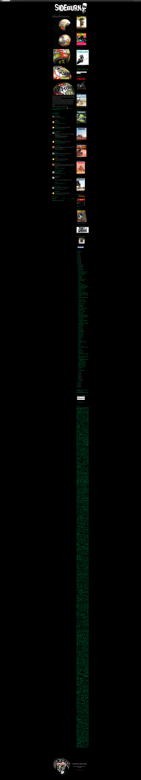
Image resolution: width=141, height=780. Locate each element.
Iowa (85, 545)
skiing (84, 682)
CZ (81, 468)
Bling (88, 433)
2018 (78, 255)
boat (88, 434)
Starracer (82, 694)
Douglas (84, 487)
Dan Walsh (84, 469)
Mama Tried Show (86, 573)
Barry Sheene (82, 428)
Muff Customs (80, 592)
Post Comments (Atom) (60, 200)
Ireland (88, 545)
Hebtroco (79, 528)
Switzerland (87, 705)
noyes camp (87, 600)
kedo (85, 556)
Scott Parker (87, 649)
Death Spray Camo (81, 280)
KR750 (80, 560)
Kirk (55, 157)
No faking (79, 290)
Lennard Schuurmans (83, 565)
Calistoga (87, 449)
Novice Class (82, 600)
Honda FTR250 (82, 534)
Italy (83, 546)
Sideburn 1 (78, 656)
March (80, 377)
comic (80, 462)
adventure (83, 412)
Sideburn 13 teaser (79, 659)
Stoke (79, 696)
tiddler (82, 712)
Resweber (82, 627)
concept (87, 462)
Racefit (83, 621)
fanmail (81, 500)
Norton (80, 599)
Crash (82, 467)
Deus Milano (81, 478)
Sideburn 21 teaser (86, 663)
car (79, 451)
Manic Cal (80, 345)
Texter (78, 709)
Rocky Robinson (82, 633)
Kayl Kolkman (82, 556)
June (79, 373)
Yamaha (79, 743)
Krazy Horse (84, 560)
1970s (80, 408)
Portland (83, 617)
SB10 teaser (78, 648)
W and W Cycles (83, 730)
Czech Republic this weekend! (83, 286)
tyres (88, 721)
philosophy (78, 614)
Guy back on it (80, 334)
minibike (85, 585)
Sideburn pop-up (86, 678)
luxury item (81, 570)
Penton (85, 611)
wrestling (81, 740)
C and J (83, 447)
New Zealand (81, 597)
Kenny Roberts (79, 557)
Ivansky (56, 191)
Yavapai (78, 744)
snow (80, 686)
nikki (86, 598)
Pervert (80, 612)
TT (80, 720)
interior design (83, 545)
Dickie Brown (82, 479)
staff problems (84, 693)
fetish (85, 501)
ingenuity (78, 544)
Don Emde (81, 486)
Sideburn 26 (87, 665)
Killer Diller (84, 558)
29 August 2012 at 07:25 (60, 194)
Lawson (85, 563)
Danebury (78, 470)
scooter (78, 649)
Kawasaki (78, 556)
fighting (81, 502)
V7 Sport (85, 725)
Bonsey (78, 437)
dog (86, 485)
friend (82, 509)
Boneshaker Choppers (80, 436)
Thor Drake (87, 711)
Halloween (85, 525)
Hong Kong (87, 534)
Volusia (88, 729)
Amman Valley (86, 419)
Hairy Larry (56, 145)
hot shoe (85, 536)
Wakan (81, 731)
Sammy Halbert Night (83, 644)
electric (82, 496)
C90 (85, 447)
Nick (55, 120)
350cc (86, 410)
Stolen (82, 696)
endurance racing (79, 497)
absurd (79, 411)
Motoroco (78, 591)
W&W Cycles (87, 730)
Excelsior (79, 499)
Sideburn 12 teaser (80, 658)
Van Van (87, 725)
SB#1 (88, 647)
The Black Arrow (84, 709)
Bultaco (87, 445)
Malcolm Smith (79, 573)
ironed (77, 546)
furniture (87, 511)
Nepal (82, 596)
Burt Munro (82, 446)
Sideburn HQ (81, 674)
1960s (78, 408)
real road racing (86, 625)
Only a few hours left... (82, 331)
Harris (80, 527)
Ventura (85, 726)
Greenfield (82, 523)
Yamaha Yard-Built (85, 743)
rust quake (85, 640)
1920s (80, 407)
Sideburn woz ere (86, 681)
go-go (79, 520)
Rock (88, 632)
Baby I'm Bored (80, 333)
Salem (78, 643)
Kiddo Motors (79, 558)
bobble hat (80, 435)
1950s (88, 407)
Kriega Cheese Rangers (82, 363)
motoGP (81, 589)
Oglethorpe (78, 603)
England (78, 498)
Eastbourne (82, 494)
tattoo (81, 707)
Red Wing (82, 626)
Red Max (78, 626)
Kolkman (78, 560)
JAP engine (80, 548)
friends (85, 509)
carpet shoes (84, 452)
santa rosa (84, 646)
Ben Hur (81, 430)
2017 (78, 256)
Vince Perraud (81, 728)
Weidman (82, 733)
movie (84, 591)
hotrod (88, 536)
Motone (84, 589)
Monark (77, 586)
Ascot (88, 423)
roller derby (83, 634)
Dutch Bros (83, 493)
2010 (78, 383)
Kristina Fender (79, 561)
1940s (85, 407)
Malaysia (87, 572)
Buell (77, 445)
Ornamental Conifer (55, 109)
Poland (88, 616)
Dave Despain (87, 471)
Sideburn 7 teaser (82, 670)
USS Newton (80, 725)
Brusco (85, 443)
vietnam (78, 728)
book (80, 437)
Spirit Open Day (80, 319)
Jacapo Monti (80, 547)
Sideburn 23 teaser (86, 664)
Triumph (79, 719)
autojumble (78, 427)
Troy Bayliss (85, 719)
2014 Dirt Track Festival (85, 409)
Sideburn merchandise (83, 677)
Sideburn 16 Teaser (86, 660)
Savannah (80, 647)
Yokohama (87, 744)
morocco (78, 588)
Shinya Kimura (81, 655)
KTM (85, 561)
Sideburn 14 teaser (86, 659)
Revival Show (78, 628)
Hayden (85, 527)
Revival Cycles (87, 627)
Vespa (78, 727)
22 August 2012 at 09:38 (60, 137)
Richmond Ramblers (79, 629)
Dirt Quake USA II (81, 483)
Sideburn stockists (84, 680)
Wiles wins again (81, 313)
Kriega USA (56, 176)
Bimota (77, 433)
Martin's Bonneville (81, 357)
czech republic (85, 468)
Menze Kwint (87, 578)
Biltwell (87, 432)
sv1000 (81, 705)
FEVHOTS (87, 501)
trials (80, 718)
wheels (87, 733)
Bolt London (87, 435)
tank (79, 707)
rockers (78, 633)
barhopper (78, 428)
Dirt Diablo (80, 349)
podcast (83, 616)
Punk (88, 620)
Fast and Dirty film (79, 501)
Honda (78, 534)
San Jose (80, 645)
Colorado (78, 462)
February (80, 379)
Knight (82, 559)
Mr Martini (87, 591)
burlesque (78, 446)
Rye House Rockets (80, 642)
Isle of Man (80, 546)
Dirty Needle (79, 485)
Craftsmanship (79, 467)
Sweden (83, 705)
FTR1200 (83, 510)
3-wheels (83, 410)
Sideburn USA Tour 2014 (80, 681)
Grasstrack (84, 522)
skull (83, 684)
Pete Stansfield (84, 612)
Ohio (81, 603)
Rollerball (87, 634)
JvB (79, 555)
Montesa (82, 587)
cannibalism (84, 450)
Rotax (78, 637)
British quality (86, 442)
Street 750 (84, 696)
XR (79, 741)
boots (82, 437)
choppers (78, 458)
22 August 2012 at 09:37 (60, 128)
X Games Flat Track (86, 740)
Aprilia (88, 421)
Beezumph (84, 429)
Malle (82, 573)
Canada (80, 450)
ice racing (82, 539)
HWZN (86, 538)
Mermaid (78, 579)
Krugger (83, 561)
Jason (80, 549)
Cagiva (80, 449)
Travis (78, 718)
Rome (88, 635)
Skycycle (81, 685)
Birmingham (81, 433)
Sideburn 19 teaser (80, 662)
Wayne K (78, 733)
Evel (77, 499)
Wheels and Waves (80, 734)
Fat (83, 501)
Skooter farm (79, 684)
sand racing (84, 645)
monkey (79, 587)
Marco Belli (84, 574)
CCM (83, 453)
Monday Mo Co (81, 586)
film (82, 502)
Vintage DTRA (79, 729)
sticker (77, 696)
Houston (78, 537)
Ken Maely (87, 556)
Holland (78, 533)
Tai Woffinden (87, 706)
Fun (85, 511)
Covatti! (79, 338)
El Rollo (88, 495)
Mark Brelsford (82, 575)
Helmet (87, 529)
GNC (78, 518)
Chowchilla (82, 458)
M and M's (86, 570)
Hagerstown (78, 525)
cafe (79, 448)
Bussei (78, 447)
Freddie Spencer (79, 509)
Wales (83, 731)
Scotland (83, 649)
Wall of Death (86, 731)
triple (85, 718)
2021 (78, 252)
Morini (88, 587)
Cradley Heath (86, 466)
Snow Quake (84, 686)
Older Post (73, 198)
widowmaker (87, 734)
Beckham (79, 429)
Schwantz (87, 648)
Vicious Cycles (81, 727)
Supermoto (78, 703)
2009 (78, 385)
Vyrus (80, 730)
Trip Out (82, 718)
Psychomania (84, 620)
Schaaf (82, 648)
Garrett (82, 512)
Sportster (87, 691)
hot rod (82, 536)
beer (81, 429)
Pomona (78, 617)
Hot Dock (80, 536)
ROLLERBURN (80, 635)
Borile (85, 437)
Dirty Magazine (80, 305)
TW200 (85, 720)
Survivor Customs (86, 704)
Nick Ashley (83, 598)
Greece (79, 523)
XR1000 (81, 741)
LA (86, 562)
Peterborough (81, 613)
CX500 (78, 468)
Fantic (83, 500)
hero (82, 530)
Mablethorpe (78, 571)
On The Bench (80, 367)
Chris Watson (79, 459)
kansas (85, 555)
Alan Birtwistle (82, 416)
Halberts (82, 525)
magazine (78, 572)
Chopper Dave (86, 457)
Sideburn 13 (87, 658)
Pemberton (83, 611)
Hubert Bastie (82, 537)
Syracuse (81, 706)
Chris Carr (86, 458)
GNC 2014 (85, 518)
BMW (80, 434)
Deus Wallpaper (80, 330)
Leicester (78, 565)
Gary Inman (85, 512)
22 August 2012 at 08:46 (60, 123)
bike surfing (79, 432)
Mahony (81, 572)
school (84, 648)
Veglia (79, 726)
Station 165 (85, 694)
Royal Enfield (83, 637)
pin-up (81, 615)
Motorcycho (80, 327)
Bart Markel (87, 428)
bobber (78, 435)
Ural (85, 724)
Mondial (85, 586)
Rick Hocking (84, 629)
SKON (88, 683)
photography (83, 614)
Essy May (81, 498)
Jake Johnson (86, 547)
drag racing (80, 488)
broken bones (79, 443)
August (80, 270)
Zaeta (78, 746)
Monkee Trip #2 (80, 328)
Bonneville (87, 436)
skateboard (81, 682)
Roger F (87, 633)
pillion (79, 615)
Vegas (78, 726)
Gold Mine (85, 520)
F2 (86, 499)
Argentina (81, 422)
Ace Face (79, 368)
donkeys (85, 486)
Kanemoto (82, 555)
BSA (80, 444)
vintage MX (84, 729)
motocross (78, 589)
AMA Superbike (86, 418)
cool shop (87, 463)
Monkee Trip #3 (80, 312)
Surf (81, 704)
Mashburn (78, 576)
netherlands (85, 596)
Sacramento (87, 642)
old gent (82, 604)
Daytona (82, 473)
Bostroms (87, 437)
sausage (78, 647)
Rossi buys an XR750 (81, 284)
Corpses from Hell (83, 464)
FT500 (81, 510)
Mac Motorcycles (83, 571)
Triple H (87, 718)
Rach (86, 621)
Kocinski (87, 559)
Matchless (84, 576)
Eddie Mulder (80, 495)
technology (87, 707)
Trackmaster (82, 717)
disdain (82, 485)
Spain (81, 688)
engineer (87, 497)
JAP (77, 548)
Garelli (79, 512)
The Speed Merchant (85, 710)
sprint (88, 692)
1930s (82, 407)
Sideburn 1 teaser (83, 656)
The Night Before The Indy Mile (83, 323)
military (78, 585)
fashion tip (87, 500)
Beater (77, 429)
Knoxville (85, 559)
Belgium (87, 429)
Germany (81, 515)
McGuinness (78, 578)
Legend (87, 564)
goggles (82, 520)
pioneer (84, 615)
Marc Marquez (79, 574)
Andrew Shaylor (79, 420)
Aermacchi (87, 412)
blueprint (78, 434)
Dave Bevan (82, 471)
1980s (83, 408)
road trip (80, 632)
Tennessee (85, 708)
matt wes (87, 576)
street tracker (85, 697)
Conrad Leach (79, 463)
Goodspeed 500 (86, 521)
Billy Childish (83, 432)
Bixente (85, 433)
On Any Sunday (83, 605)
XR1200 (84, 741)
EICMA (83, 495)
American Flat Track (80, 419)
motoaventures (86, 588)
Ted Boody (78, 708)
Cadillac (88, 447)
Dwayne (79, 494)
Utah (83, 725)
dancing (88, 469)
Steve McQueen (81, 695)
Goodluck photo (81, 521)
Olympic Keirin (80, 352)
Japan (84, 548)
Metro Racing (86, 580)
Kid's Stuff (87, 557)
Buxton (80, 447)
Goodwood (78, 522)
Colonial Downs (86, 461)
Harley (56, 125)
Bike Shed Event (86, 431)
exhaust (82, 499)
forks (77, 508)
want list (82, 732)
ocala (83, 602)
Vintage (87, 728)
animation (87, 420)
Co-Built (87, 460)
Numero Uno (83, 601)
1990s (86, 408)
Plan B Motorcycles (79, 616)
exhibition (84, 499)
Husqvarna (82, 538)
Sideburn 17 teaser (79, 661)
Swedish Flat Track (81, 289)
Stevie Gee (86, 695)
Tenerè (83, 708)
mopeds (85, 587)
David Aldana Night (80, 472)
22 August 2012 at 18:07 (60, 160)
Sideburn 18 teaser (86, 661)
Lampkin (80, 563)
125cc (77, 407)
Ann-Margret (78, 421)
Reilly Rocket (86, 626)
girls (82, 516)
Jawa (87, 549)
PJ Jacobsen (87, 615)
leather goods (82, 564)
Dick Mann (78, 479)
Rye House (87, 641)
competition (84, 462)
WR (84, 739)
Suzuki (78, 705)
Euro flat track (86, 498)
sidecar (78, 682)
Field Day (78, 502)
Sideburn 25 (83, 665)
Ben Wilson (85, 430)
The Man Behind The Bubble (82, 315)
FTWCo (78, 511)
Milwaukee (81, 585)
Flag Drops (80, 283)
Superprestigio (82, 703)
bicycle (78, 431)
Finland (87, 502)
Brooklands (82, 443)
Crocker (85, 467)
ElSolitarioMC (57, 131)
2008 (78, 386)
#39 (55, 152)
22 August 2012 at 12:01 (60, 149)
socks (88, 686)
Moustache (81, 591)
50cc (88, 410)
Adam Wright (87, 411)
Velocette (82, 726)
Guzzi (87, 524)
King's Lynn (79, 559)
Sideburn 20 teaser (80, 663)
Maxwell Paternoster (80, 577)
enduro (84, 497)
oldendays (85, 604)
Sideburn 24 (78, 665)
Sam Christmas (82, 643)
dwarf (77, 494)
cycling (80, 468)
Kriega (88, 560)
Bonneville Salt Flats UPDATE (83, 293)
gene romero (84, 513)
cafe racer (83, 448)
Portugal (87, 617)
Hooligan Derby (82, 535)
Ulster (79, 344)
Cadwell (78, 448)
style (77, 699)
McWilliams (81, 578)
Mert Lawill (82, 579)
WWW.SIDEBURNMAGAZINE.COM (82, 392)
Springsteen (84, 692)
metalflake (78, 580)
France (87, 508)
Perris (77, 612)
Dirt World (87, 484)
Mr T (77, 592)
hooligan (78, 535)
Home (64, 198)
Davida (58, 106)
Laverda (83, 563)
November (80, 266)
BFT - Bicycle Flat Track (82, 273)
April (79, 376)
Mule (83, 592)
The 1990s (80, 277)
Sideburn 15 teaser (79, 660)
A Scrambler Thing (81, 370)
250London (80, 410)
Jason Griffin (84, 549)
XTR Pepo (87, 742)
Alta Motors (87, 417)
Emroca (88, 496)
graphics (81, 522)
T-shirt (83, 706)
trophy (82, 719)
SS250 (81, 693)
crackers (79, 466)
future (77, 512)
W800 (79, 731)
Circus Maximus (86, 459)
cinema (83, 459)
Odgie (88, 602)
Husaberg (78, 538)
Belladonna (78, 430)
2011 (78, 382)
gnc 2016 (80, 519)
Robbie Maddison (84, 632)
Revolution (82, 628)
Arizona (86, 422)
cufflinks (87, 467)
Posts (79, 397)
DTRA (85, 489)
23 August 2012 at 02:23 (60, 168)
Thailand (80, 709)
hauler (82, 527)
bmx (82, 434)
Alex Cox (81, 417)
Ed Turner (85, 494)
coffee (78, 461)
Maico (84, 572)
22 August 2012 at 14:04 (60, 155)
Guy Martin (82, 524)
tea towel (84, 707)
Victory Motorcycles (86, 727)
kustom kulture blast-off (82, 562)
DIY (84, 485)
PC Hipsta (79, 611)
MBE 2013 (87, 577)
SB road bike (84, 647)
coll (83, 461)
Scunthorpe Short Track (82, 279)
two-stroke (80, 721)
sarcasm (88, 646)
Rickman (88, 629)
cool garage (83, 463)
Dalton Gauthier (80, 469)
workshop (82, 739)
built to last (80, 445)
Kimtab (88, 558)
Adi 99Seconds (79, 412)
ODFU (86, 602)
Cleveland (83, 460)
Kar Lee (87, 555)
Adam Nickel (83, 411)
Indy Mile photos (81, 306)
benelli (88, 430)
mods (88, 585)
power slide (81, 618)
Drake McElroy (84, 488)
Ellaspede (84, 496)
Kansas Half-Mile (81, 309)
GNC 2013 (81, 518)
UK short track (83, 723)
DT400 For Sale (80, 324)
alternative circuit (79, 418)
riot (84, 630)
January (80, 380)
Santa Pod (80, 646)
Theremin (82, 711)
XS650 (79, 742)
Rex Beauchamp (86, 628)
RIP (86, 630)
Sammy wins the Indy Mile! (82, 308)
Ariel (83, 422)
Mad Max (87, 571)
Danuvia (84, 470)
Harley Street (84, 526)
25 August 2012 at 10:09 (60, 189)
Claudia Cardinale (79, 460)
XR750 (87, 741)
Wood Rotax (81, 738)
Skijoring (86, 682)
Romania (84, 635)
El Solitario (78, 496)
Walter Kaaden (79, 732)
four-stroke (80, 508)
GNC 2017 (83, 519)
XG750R (78, 741)
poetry (85, 616)
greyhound (85, 523)
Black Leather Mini (81, 274)
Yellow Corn (82, 744)
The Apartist (80, 340)
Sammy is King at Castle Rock (83, 356)
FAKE (79, 500)
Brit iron (78, 442)
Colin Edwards (81, 461)
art (77, 423)
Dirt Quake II (84, 481)
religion (78, 627)
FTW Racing (87, 510)
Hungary (87, 537)
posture (77, 618)
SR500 (78, 693)
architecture (78, 422)
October (80, 267)
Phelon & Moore (86, 613)
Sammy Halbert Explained (82, 287)
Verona (87, 726)
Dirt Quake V (85, 483)
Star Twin (79, 694)
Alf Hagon (83, 417)
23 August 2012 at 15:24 (60, 173)
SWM (77, 706)
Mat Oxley (81, 576)
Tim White (87, 712)
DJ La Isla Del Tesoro (81, 303)
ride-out (82, 630)
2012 (78, 263)
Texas (88, 708)
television (80, 708)
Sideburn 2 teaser (86, 662)
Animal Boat (83, 420)
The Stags (79, 711)
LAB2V (88, 562)
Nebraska (80, 596)
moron (82, 588)
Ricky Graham (79, 630)
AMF (83, 419)
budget (87, 444)
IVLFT (86, 546)
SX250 (79, 706)
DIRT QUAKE (83, 480)
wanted (85, 732)
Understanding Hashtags (81, 724)
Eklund (85, 495)
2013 (78, 262)
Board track (85, 434)
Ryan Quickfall (82, 641)
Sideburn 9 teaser (82, 671)
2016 (78, 258)
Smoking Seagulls (86, 685)
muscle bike (87, 592)
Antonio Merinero (83, 421)
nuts (85, 601)
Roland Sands (79, 634)
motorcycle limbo (86, 590)
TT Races (82, 720)
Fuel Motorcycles (81, 511)
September (80, 269)
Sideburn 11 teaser (85, 657)
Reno (80, 627)
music (80, 593)
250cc (77, 410)
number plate (79, 601)
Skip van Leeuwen (83, 683)
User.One (56, 186)
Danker (81, 470)
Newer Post (54, 198)
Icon (84, 539)
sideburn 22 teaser (79, 664)
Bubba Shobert (83, 444)
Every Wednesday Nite (82, 361)
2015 (78, 259)
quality (80, 621)
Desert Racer (80, 337)
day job (79, 473)
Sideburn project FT (80, 679)
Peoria (88, 611)
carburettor (85, 451)
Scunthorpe (84, 650)
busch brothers (86, 446)
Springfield (79, 692)
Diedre (85, 479)
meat (83, 578)
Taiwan (78, 707)
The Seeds (80, 710)
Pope (80, 617)
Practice (84, 618)
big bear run (81, 431)
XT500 (83, 742)
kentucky (83, 557)
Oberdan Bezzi (80, 602)
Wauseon (87, 732)
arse (88, 422)
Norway (83, 599)
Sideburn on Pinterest (81, 364)
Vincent (84, 728)
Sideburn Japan (80, 675)
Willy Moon (80, 276)
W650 (77, 731)
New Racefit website (81, 299)
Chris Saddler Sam (58, 170)
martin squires (86, 575)
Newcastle (85, 597)
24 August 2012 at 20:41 (60, 183)
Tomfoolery (56, 140)
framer (84, 508)
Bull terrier (83, 445)
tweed (88, 720)
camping (78, 450)
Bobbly (83, 435)
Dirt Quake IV (82, 482)
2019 (78, 253)
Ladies (78, 563)
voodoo (78, 730)
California (84, 449)
